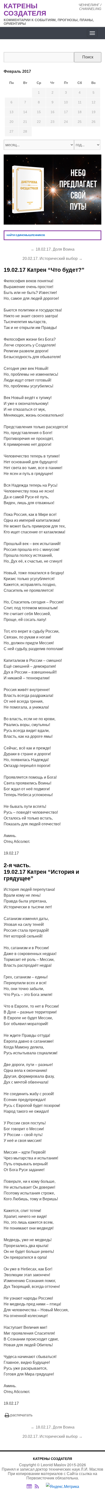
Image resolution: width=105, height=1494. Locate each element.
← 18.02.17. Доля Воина (52, 249)
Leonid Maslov (53, 1464)
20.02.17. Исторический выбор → (52, 258)
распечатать (21, 1415)
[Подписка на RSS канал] (39, 1486)
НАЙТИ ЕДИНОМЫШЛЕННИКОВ (26, 235)
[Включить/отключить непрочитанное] (29, 1486)
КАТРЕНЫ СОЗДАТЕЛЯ (52, 1459)
